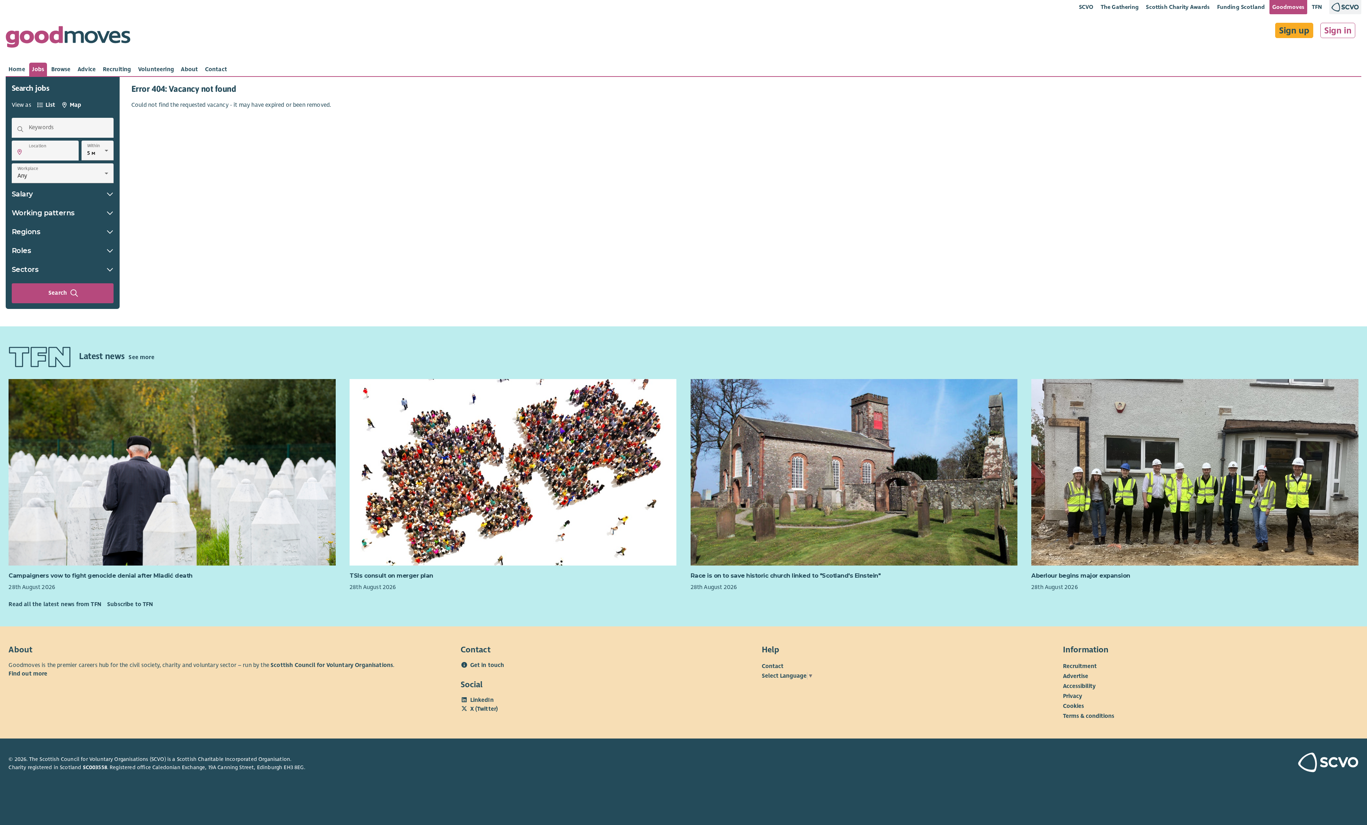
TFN (1317, 7)
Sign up (1294, 30)
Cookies (1073, 706)
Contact (773, 666)
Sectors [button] (25, 269)
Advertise (1075, 676)
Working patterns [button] (43, 213)
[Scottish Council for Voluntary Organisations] (1248, 763)
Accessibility (1079, 686)
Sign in (1338, 30)
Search (57, 292)
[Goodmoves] (68, 38)
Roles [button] (21, 250)
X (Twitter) (484, 709)
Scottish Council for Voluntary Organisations (332, 665)
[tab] (17, 69)
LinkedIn (482, 700)
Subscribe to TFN (130, 604)
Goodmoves (1288, 7)
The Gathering (1120, 7)
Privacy (1072, 696)
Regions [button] (26, 231)
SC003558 (95, 767)
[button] (19, 152)
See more (141, 357)
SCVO (1086, 7)
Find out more (28, 673)
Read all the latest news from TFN (55, 604)
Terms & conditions (1088, 716)
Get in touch (487, 665)
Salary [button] (22, 194)
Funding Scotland (1241, 7)
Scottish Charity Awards (1178, 7)
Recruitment (1080, 666)
